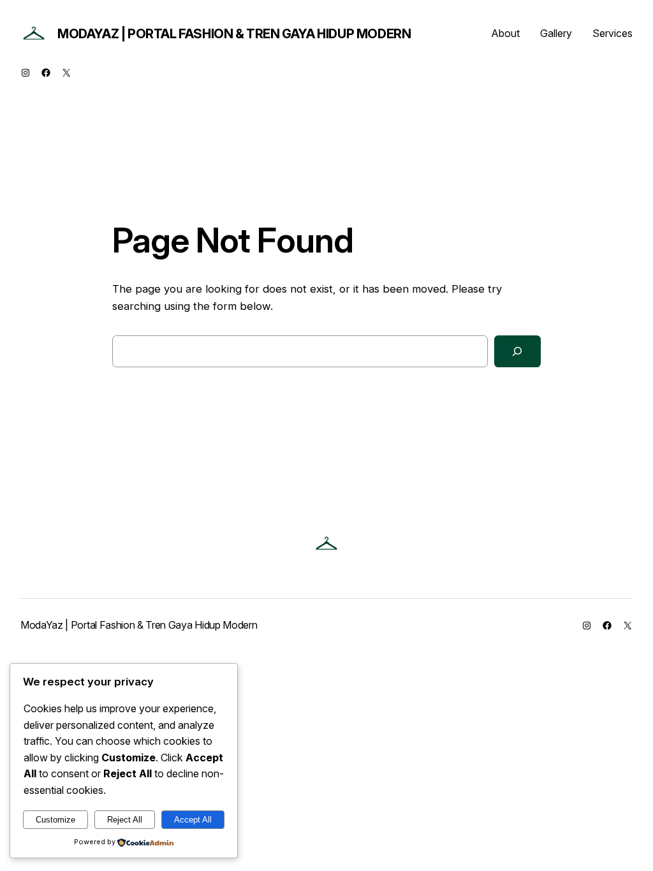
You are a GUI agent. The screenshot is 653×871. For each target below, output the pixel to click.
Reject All (124, 819)
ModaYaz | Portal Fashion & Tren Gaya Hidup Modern (234, 33)
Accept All (193, 819)
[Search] (517, 351)
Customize (55, 819)
